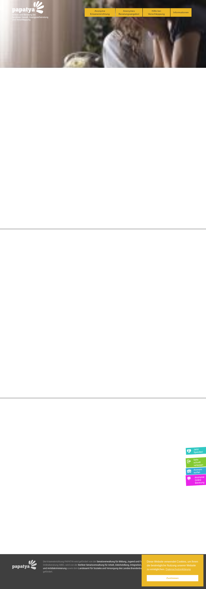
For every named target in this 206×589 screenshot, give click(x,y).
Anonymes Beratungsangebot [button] (129, 12)
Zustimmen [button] (172, 578)
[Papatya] (30, 11)
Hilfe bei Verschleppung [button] (156, 12)
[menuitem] (100, 12)
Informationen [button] (181, 12)
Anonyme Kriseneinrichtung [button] (100, 12)
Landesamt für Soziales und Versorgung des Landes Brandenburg (111, 568)
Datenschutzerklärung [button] (178, 569)
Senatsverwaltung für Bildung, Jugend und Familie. (122, 561)
